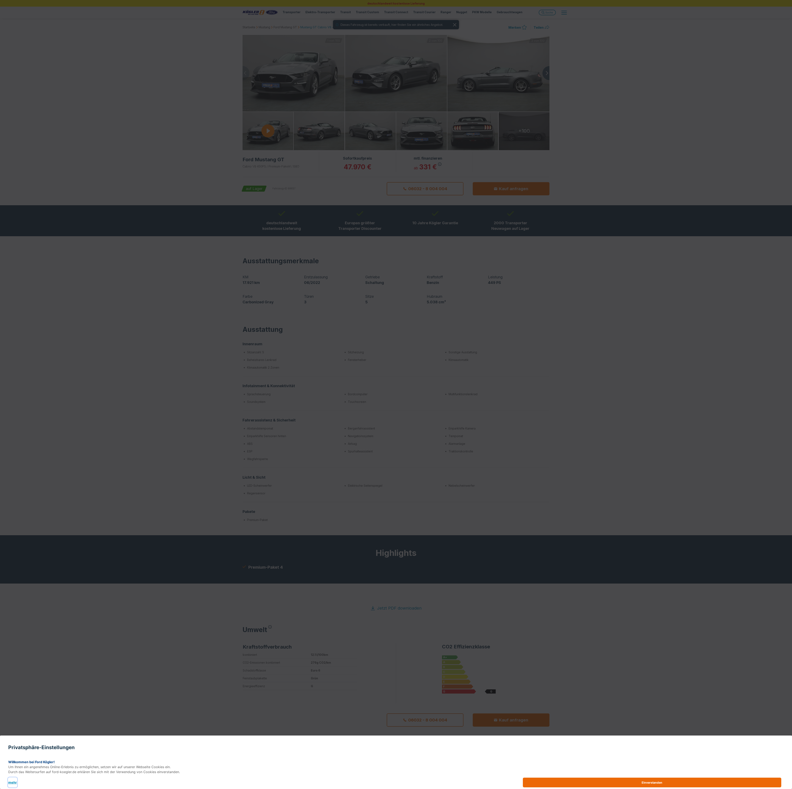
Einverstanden (652, 782)
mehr (12, 782)
